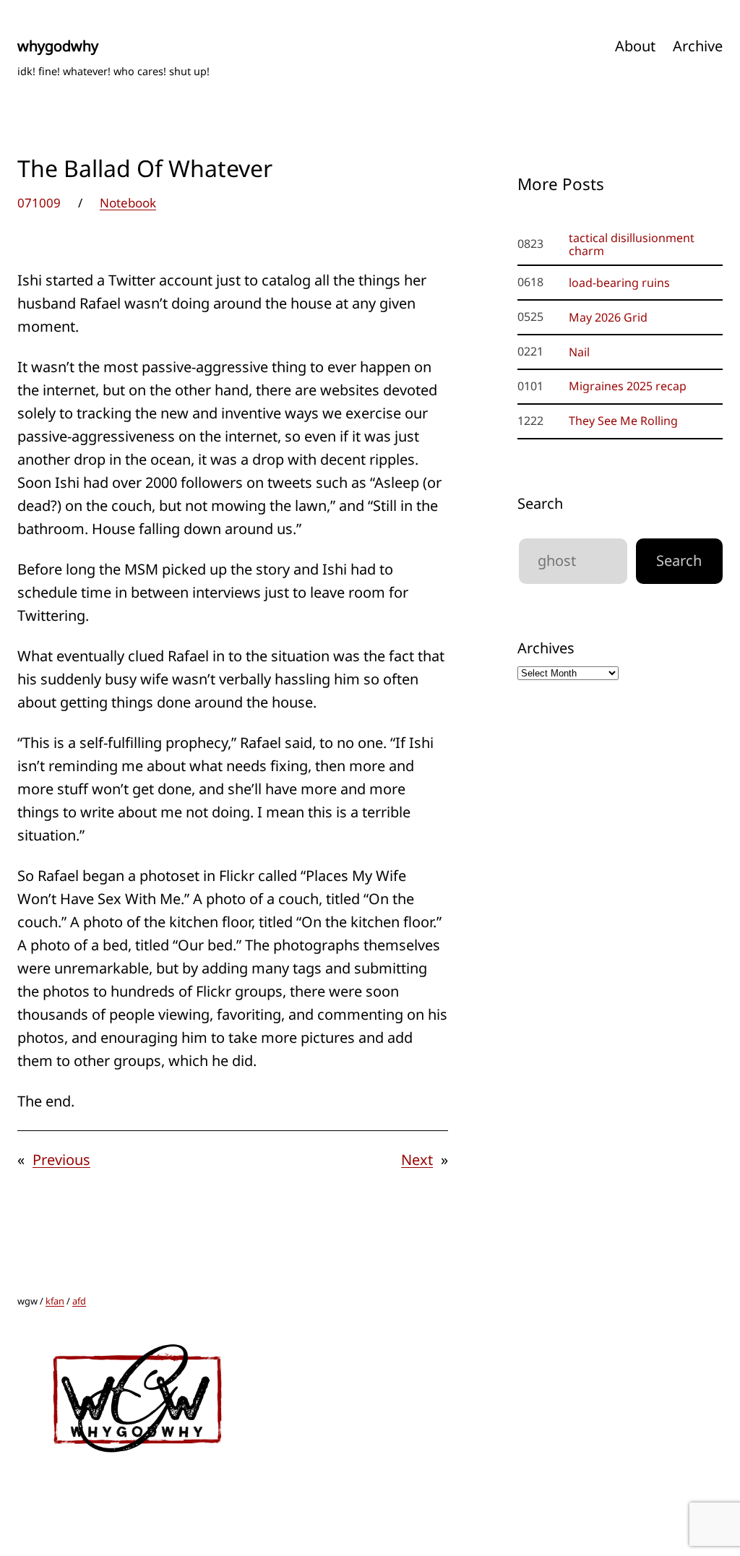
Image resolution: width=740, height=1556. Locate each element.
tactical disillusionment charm (631, 244)
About (635, 46)
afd (79, 1300)
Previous (61, 1159)
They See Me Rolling (623, 420)
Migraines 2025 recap (628, 385)
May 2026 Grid (608, 317)
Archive (698, 46)
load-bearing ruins (619, 282)
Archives (546, 648)
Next (417, 1159)
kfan (55, 1300)
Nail (579, 351)
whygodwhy (57, 46)
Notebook (128, 202)
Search (540, 503)
